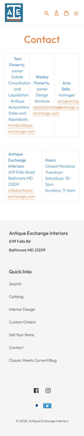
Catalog (16, 296)
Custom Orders (22, 322)
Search (15, 283)
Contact (16, 347)
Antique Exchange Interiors (48, 421)
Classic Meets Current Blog (32, 360)
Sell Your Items (21, 334)
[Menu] (76, 12)
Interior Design (22, 309)
